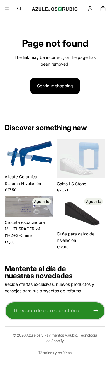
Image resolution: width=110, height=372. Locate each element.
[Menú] (6, 9)
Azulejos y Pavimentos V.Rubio (51, 335)
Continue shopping (55, 85)
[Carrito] (103, 8)
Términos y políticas (55, 353)
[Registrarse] (96, 311)
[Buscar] (19, 8)
